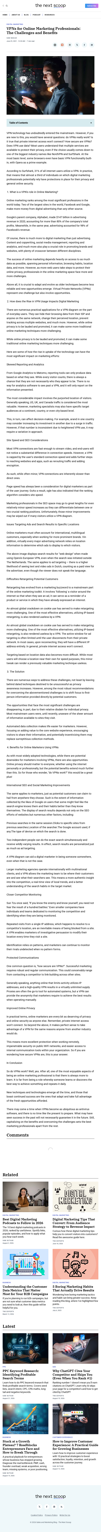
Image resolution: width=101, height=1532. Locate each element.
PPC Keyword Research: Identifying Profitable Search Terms (21, 1374)
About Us (16, 15)
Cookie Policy (37, 1515)
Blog (26, 15)
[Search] (7, 6)
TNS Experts (58, 1241)
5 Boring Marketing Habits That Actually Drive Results (73, 1288)
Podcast (37, 15)
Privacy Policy (51, 1515)
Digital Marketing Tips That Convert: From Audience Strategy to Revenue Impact (74, 1223)
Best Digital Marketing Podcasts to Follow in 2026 (23, 1221)
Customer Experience (63, 1437)
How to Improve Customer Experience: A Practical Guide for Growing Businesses (75, 1445)
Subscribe (91, 6)
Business (7, 1283)
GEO (54, 1367)
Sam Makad (12, 38)
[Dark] (4, 5)
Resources (49, 15)
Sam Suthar (8, 1240)
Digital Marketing (15, 24)
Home (5, 15)
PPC (4, 1367)
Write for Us (65, 1515)
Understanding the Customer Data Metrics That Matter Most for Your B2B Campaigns (25, 1290)
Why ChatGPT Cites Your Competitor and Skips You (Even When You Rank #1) (72, 1374)
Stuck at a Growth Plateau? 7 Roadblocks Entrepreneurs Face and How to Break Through (21, 1446)
